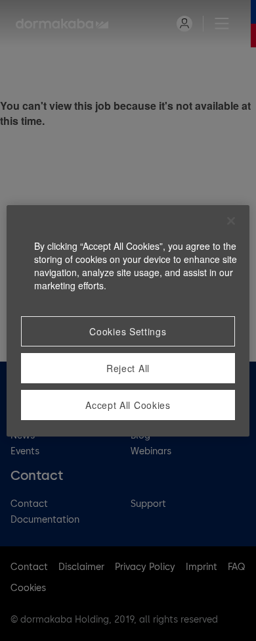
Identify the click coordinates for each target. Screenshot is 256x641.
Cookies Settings (127, 331)
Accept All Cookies (128, 405)
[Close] (231, 220)
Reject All (128, 368)
